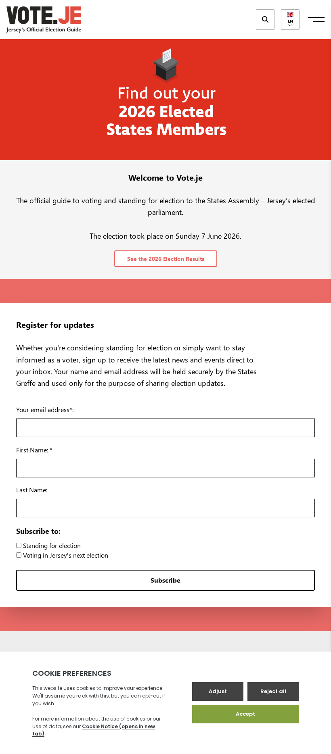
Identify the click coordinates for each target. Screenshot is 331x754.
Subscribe (165, 580)
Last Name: (31, 489)
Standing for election (51, 545)
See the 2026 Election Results (165, 258)
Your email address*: (44, 409)
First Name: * (34, 450)
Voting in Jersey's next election (64, 555)
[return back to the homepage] (43, 19)
